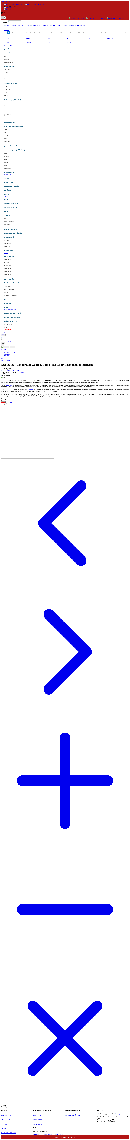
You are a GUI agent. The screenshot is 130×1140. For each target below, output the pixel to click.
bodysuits (6, 78)
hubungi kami (37, 1115)
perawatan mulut (8, 271)
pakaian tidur (7, 69)
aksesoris (6, 118)
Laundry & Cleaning (9, 289)
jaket (5, 138)
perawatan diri (7, 274)
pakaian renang (9, 122)
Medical (6, 292)
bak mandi (8, 303)
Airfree (48, 38)
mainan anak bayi (10, 321)
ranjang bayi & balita (11, 186)
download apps (19, 4)
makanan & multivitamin (13, 233)
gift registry (40, 4)
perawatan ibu (9, 279)
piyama (6, 75)
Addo (7, 38)
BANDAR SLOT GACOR (8, 1133)
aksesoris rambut (8, 62)
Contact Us (120, 18)
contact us (83, 25)
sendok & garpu (8, 224)
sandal (5, 92)
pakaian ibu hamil (10, 146)
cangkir (6, 218)
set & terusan (7, 72)
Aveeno (28, 42)
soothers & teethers (11, 207)
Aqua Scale (110, 38)
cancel (3, 343)
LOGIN (82, 18)
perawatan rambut (8, 268)
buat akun (7, 354)
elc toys (6, 327)
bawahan (6, 106)
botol (6, 199)
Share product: (5, 404)
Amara (89, 38)
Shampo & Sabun (8, 265)
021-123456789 (37, 1124)
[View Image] (1, 1103)
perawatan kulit (8, 259)
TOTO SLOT (5, 1124)
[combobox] (9, 340)
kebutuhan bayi (9, 66)
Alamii (69, 38)
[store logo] (14, 22)
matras (6, 194)
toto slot (31, 389)
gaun (5, 109)
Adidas (28, 38)
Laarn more (22, 372)
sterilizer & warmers (11, 203)
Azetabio (69, 42)
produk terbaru (9, 49)
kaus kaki (6, 95)
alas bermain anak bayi (12, 317)
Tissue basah (7, 286)
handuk (6, 307)
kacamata (6, 59)
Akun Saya (4, 333)
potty (6, 299)
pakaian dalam (7, 141)
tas (5, 56)
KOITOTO (4, 380)
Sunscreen (6, 262)
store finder (64, 25)
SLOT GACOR (5, 1119)
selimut (6, 178)
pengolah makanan (10, 229)
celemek (7, 211)
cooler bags (7, 246)
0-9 (125, 32)
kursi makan (8, 251)
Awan (48, 42)
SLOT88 (3, 1128)
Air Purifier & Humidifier (10, 295)
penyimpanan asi (8, 243)
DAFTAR (102, 18)
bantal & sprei (9, 182)
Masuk (3, 334)
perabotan (7, 190)
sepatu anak (7, 89)
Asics (7, 42)
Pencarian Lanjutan (6, 341)
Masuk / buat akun (9, 352)
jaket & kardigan (8, 115)
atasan (5, 103)
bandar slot (9, 385)
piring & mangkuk (9, 221)
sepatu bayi (7, 86)
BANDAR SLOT (6, 1115)
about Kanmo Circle (23, 25)
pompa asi (6, 240)
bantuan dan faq (37, 1119)
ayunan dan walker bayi (12, 313)
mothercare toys (8, 324)
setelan (6, 112)
